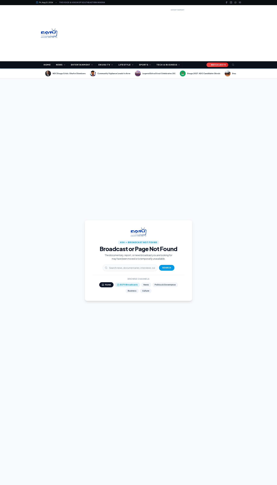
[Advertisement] (177, 34)
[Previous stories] (39, 73)
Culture (145, 291)
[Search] (233, 65)
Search (166, 267)
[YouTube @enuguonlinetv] (240, 2)
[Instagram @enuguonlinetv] (231, 2)
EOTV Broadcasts (129, 284)
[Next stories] (237, 73)
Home (47, 65)
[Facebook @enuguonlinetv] (226, 2)
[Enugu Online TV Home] (49, 33)
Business (132, 291)
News (146, 284)
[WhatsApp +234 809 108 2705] (235, 2)
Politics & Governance (165, 284)
